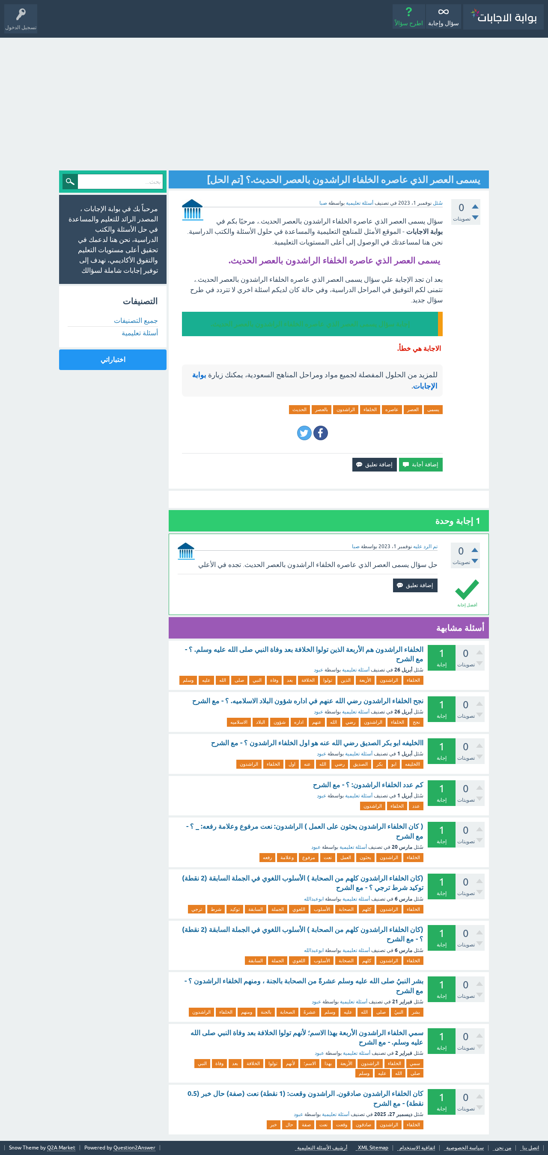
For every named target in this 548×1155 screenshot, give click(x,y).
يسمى (433, 409)
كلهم (366, 909)
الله (222, 680)
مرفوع (308, 857)
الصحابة (346, 909)
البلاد (260, 722)
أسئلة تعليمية (359, 203)
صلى (239, 680)
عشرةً (310, 1012)
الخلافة (308, 680)
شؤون (280, 722)
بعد (290, 680)
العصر (413, 409)
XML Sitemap (373, 1148)
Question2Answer (134, 1148)
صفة (306, 1124)
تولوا (327, 680)
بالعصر (321, 409)
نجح (416, 722)
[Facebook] (320, 433)
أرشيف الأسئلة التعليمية (322, 1148)
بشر (416, 1012)
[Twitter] (304, 433)
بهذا (328, 1063)
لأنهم (290, 1063)
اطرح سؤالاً (409, 23)
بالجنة (266, 1012)
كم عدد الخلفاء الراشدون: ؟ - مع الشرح (368, 785)
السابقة (255, 909)
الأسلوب (322, 909)
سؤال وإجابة (443, 23)
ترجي (196, 909)
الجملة (277, 909)
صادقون (363, 1124)
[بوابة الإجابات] (503, 17)
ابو (393, 764)
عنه (307, 764)
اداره (299, 722)
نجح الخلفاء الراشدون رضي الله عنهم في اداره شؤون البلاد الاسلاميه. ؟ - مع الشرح (307, 701)
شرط (216, 909)
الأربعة (365, 680)
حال (289, 1124)
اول (292, 764)
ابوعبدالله (314, 899)
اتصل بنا (530, 1148)
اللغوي (298, 909)
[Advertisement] (274, 102)
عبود (318, 670)
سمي (415, 1063)
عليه (206, 680)
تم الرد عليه (425, 546)
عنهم (317, 722)
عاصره (392, 409)
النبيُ (398, 1012)
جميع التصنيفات (136, 320)
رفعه (267, 857)
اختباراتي (113, 359)
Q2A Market (61, 1148)
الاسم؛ (310, 1063)
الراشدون (346, 409)
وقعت (341, 1124)
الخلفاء (370, 409)
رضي (350, 722)
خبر (273, 1124)
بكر (379, 764)
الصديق (360, 764)
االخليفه (412, 764)
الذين (346, 680)
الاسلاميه (238, 722)
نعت (328, 857)
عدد (416, 806)
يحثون (365, 857)
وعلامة (287, 857)
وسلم (188, 680)
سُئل (438, 203)
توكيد (235, 909)
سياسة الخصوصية (465, 1148)
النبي (257, 680)
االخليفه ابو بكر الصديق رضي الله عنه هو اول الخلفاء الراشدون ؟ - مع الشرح (317, 743)
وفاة (274, 680)
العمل (345, 857)
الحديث (299, 409)
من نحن (503, 1148)
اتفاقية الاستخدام (417, 1148)
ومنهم (246, 1012)
